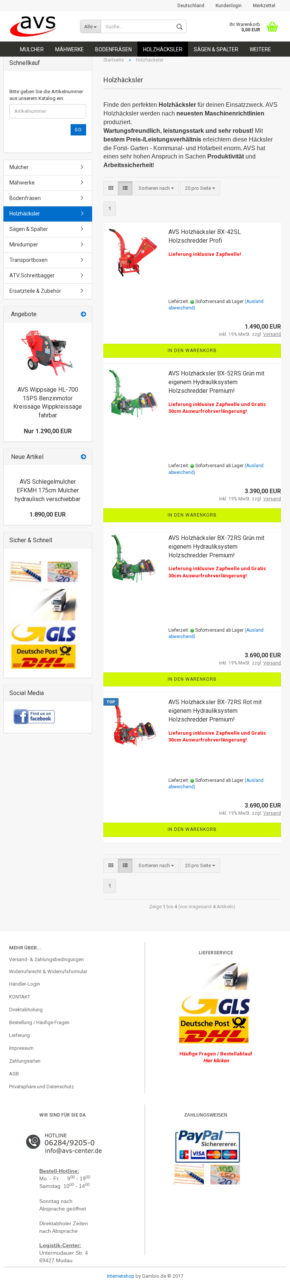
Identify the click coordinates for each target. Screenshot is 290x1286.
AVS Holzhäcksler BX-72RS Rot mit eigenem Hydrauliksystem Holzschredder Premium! (215, 710)
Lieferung (19, 1035)
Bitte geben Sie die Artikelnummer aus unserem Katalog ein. (46, 95)
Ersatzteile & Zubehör (35, 291)
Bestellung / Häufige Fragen (39, 1022)
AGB (14, 1074)
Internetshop (120, 1276)
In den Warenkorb (192, 350)
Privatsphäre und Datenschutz (41, 1086)
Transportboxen (28, 260)
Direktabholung (26, 1009)
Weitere (260, 49)
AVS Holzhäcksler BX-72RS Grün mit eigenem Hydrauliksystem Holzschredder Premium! (216, 546)
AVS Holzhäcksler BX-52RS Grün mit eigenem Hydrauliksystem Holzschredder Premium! (216, 382)
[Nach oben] (20, 1275)
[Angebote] (83, 314)
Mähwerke (69, 49)
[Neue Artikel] (83, 457)
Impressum (21, 1048)
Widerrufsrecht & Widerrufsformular (48, 971)
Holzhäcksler (162, 49)
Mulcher (32, 49)
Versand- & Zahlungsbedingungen (46, 959)
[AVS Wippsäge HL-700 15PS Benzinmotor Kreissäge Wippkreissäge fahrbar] (47, 352)
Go (78, 129)
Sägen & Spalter (216, 49)
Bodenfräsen (113, 49)
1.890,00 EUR (47, 514)
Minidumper (23, 245)
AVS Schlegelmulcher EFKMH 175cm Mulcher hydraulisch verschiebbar (47, 490)
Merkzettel (264, 5)
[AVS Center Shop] (39, 26)
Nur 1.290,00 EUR (48, 431)
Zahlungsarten (24, 1061)
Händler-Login (24, 984)
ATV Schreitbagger (32, 275)
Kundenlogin (229, 5)
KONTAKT (19, 997)
